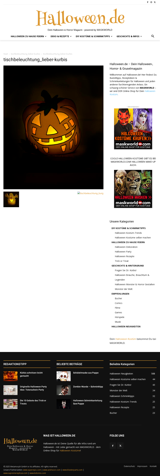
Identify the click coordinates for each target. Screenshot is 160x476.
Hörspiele (119, 317)
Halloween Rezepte (124, 256)
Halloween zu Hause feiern (128, 242)
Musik (118, 321)
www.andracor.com (51, 470)
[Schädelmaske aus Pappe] (64, 376)
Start (5, 53)
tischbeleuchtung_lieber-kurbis (25, 53)
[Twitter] (155, 2)
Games (118, 312)
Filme (117, 307)
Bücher (118, 298)
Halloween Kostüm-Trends (128, 232)
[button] (153, 36)
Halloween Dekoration (126, 246)
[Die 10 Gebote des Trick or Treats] (10, 404)
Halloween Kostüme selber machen (133, 237)
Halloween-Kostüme (70, 450)
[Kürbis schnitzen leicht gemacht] (10, 376)
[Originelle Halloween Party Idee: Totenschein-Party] (10, 390)
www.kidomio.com (38, 473)
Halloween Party (123, 251)
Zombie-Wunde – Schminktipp (88, 386)
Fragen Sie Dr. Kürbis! (125, 270)
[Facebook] (148, 2)
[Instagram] (151, 2)
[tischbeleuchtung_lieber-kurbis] (53, 188)
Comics (118, 303)
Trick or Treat (122, 260)
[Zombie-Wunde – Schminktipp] (64, 390)
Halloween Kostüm (125, 338)
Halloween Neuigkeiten (126, 326)
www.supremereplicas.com (15, 473)
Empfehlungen (120, 293)
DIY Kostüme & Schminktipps (129, 228)
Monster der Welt (123, 289)
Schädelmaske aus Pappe (86, 372)
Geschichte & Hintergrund (128, 265)
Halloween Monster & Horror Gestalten (135, 284)
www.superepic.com (32, 470)
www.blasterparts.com (72, 470)
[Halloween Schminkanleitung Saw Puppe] (64, 404)
